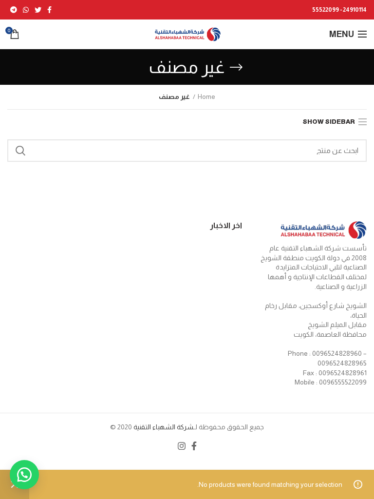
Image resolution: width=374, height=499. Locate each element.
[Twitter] (38, 9)
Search (20, 150)
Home (206, 96)
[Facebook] (49, 9)
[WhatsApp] (26, 9)
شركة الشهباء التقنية (162, 427)
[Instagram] (181, 446)
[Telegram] (13, 9)
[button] (24, 474)
